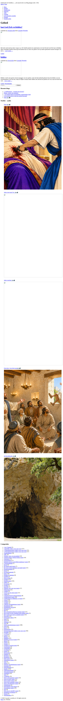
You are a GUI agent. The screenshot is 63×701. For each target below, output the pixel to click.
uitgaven (6, 11)
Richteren (6, 655)
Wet (5, 689)
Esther (5, 582)
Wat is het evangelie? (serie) (11, 682)
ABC (5, 13)
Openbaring (7, 647)
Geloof (6, 600)
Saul (5, 661)
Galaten (6, 591)
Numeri (6, 644)
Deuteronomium (8, 569)
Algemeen (6, 559)
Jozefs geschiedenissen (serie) (11, 625)
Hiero (2, 699)
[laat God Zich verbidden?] (11, 45)
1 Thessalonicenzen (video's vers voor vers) (15, 550)
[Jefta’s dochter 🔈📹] (33, 323)
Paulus (5, 651)
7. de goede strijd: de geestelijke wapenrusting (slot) (17, 94)
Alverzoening (7, 560)
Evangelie (6, 584)
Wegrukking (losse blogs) (10, 686)
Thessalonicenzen (8, 672)
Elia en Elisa (7, 578)
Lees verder (9, 51)
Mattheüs (6, 638)
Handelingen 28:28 (9, 607)
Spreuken (6, 666)
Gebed (2, 53)
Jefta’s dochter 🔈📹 (9, 280)
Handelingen (7, 606)
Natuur (6, 642)
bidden (3, 57)
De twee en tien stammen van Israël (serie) (15, 567)
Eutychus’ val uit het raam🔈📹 (12, 368)
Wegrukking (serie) (9, 688)
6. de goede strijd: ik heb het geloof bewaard (15, 96)
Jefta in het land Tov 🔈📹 (11, 192)
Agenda (6, 14)
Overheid (6, 650)
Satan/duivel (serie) (9, 660)
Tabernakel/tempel (8, 670)
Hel (5, 610)
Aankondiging (7, 553)
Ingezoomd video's (9, 617)
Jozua (5, 626)
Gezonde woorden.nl (6, 1)
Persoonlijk (7, 653)
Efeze (5, 573)
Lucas (5, 635)
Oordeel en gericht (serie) (10, 645)
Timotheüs (6, 673)
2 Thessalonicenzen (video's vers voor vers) (15, 551)
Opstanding (7, 648)
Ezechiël (6, 587)
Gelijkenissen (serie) (9, 597)
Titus (5, 675)
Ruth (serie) (7, 658)
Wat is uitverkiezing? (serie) (11, 683)
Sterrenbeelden (8, 667)
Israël (5, 619)
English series (7, 18)
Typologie (6, 676)
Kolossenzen (7, 629)
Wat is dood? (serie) (9, 680)
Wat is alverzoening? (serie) (11, 677)
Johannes (6, 622)
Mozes (5, 641)
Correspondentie (8, 563)
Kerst (5, 628)
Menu (2, 4)
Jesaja (5, 620)
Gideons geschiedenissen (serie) (12, 604)
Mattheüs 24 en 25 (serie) (10, 639)
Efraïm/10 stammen (9, 575)
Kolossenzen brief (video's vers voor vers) (15, 631)
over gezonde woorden (10, 16)
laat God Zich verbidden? (11, 27)
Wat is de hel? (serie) (9, 679)
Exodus (6, 585)
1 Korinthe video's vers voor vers (12, 548)
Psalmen (6, 654)
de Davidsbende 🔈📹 (10, 456)
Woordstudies (8, 83)
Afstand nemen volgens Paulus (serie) (13, 557)
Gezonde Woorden (23, 30)
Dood (5, 570)
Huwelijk (6, 616)
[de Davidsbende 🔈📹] (33, 499)
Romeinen (6, 657)
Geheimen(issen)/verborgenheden (12, 595)
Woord (5, 694)
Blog (5, 7)
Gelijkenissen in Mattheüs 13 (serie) (13, 598)
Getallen (6, 603)
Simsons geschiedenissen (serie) (12, 664)
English (6, 17)
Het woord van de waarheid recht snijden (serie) (16, 613)
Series (5, 663)
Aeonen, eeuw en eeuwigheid (11, 556)
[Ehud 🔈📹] (33, 148)
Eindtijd (6, 576)
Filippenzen (7, 589)
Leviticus (6, 633)
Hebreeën (6, 609)
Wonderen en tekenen (9, 692)
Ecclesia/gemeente (8, 572)
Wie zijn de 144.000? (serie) (11, 691)
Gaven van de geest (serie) (11, 592)
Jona (5, 623)
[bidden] (11, 75)
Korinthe (6, 632)
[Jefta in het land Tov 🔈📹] (33, 235)
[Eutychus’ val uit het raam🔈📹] (33, 411)
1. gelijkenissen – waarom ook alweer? (14, 91)
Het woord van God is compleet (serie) (14, 614)
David (5, 565)
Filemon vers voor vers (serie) (11, 588)
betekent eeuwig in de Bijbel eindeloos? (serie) (16, 562)
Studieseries (7, 10)
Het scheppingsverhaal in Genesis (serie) (14, 611)
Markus (6, 636)
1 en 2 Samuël (7, 547)
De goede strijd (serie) (9, 566)
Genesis (6, 601)
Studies (6, 8)
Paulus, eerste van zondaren (11, 93)
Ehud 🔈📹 (7, 97)
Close (5, 4)
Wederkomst (7, 685)
